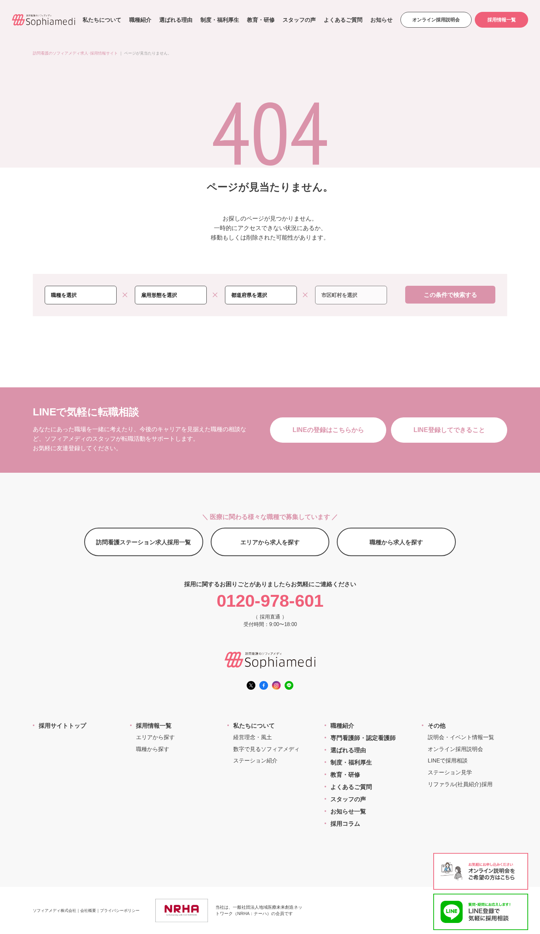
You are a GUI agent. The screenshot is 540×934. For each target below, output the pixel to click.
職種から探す (152, 749)
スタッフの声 (299, 20)
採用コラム (345, 823)
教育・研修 (261, 20)
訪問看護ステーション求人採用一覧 (143, 542)
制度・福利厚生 (219, 20)
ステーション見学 (450, 772)
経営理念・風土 (252, 737)
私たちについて (102, 20)
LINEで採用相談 (448, 760)
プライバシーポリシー (120, 910)
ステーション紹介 (255, 760)
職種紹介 (140, 20)
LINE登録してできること (449, 429)
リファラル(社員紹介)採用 (460, 784)
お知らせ (381, 20)
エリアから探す (155, 737)
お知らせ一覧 (348, 811)
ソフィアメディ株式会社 (54, 910)
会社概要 (88, 910)
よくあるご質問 (343, 20)
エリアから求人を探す (270, 542)
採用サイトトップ (62, 725)
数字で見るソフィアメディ (266, 749)
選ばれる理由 (176, 20)
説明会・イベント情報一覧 (461, 737)
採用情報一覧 (501, 20)
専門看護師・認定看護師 (363, 737)
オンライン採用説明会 (436, 20)
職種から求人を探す (396, 542)
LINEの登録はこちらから (328, 429)
